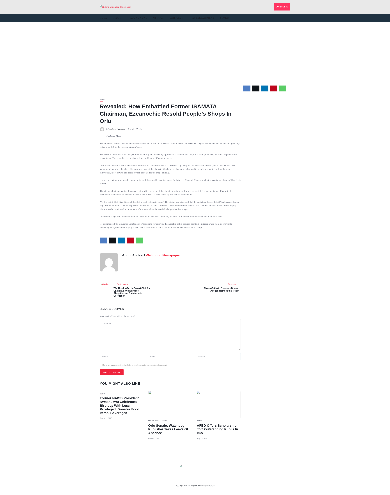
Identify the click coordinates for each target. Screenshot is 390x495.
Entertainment (203, 18)
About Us (175, 478)
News (117, 18)
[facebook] (246, 88)
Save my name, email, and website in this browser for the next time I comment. (135, 365)
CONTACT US (282, 7)
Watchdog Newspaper (117, 129)
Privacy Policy (211, 478)
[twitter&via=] (255, 88)
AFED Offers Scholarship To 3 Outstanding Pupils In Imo (217, 429)
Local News (138, 18)
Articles (176, 18)
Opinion (158, 18)
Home (103, 18)
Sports (225, 18)
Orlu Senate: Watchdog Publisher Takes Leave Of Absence (168, 429)
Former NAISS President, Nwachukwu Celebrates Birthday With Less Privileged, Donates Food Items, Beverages (120, 405)
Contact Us (191, 478)
